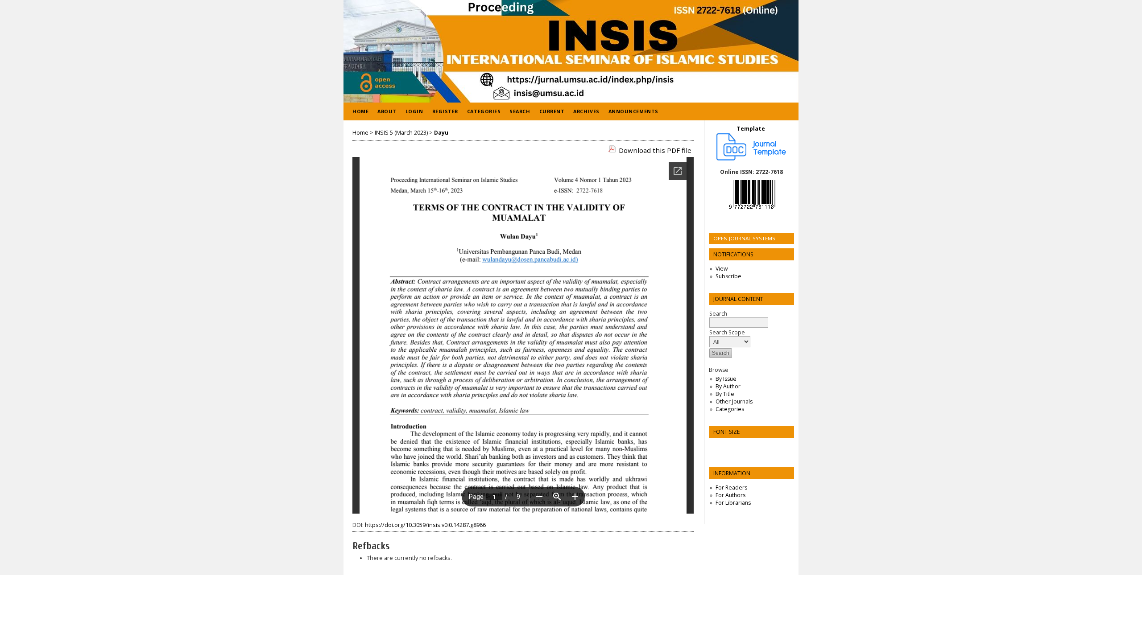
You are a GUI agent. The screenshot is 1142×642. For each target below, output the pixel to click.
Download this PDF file (655, 150)
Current (552, 111)
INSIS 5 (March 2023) (401, 132)
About (387, 111)
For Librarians (733, 502)
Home (360, 111)
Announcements (633, 111)
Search (519, 111)
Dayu (441, 132)
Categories (730, 409)
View (722, 268)
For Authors (730, 495)
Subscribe (728, 276)
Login (414, 111)
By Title (725, 394)
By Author (728, 386)
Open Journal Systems (744, 238)
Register (445, 111)
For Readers (731, 487)
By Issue (726, 379)
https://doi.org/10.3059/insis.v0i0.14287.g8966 (425, 525)
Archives (586, 111)
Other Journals (734, 401)
